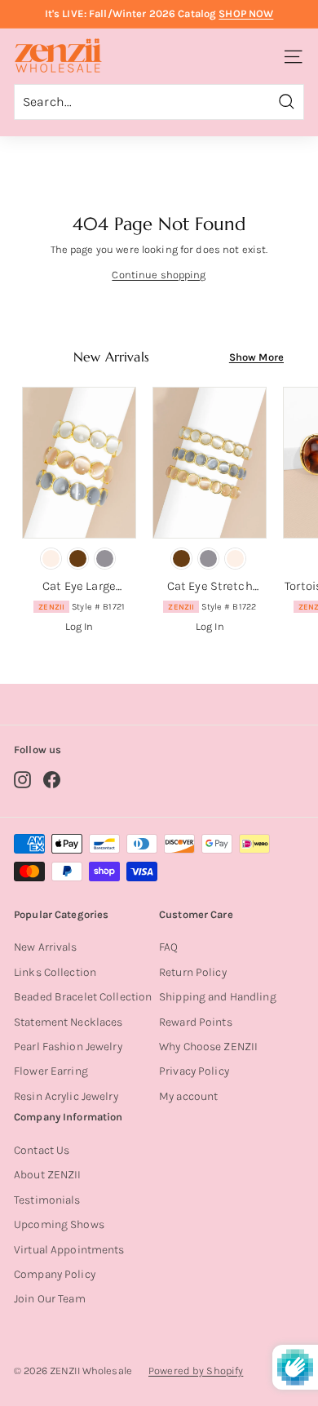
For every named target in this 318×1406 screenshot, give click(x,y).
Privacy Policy (194, 1071)
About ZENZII (48, 1175)
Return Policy (193, 972)
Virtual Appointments (69, 1250)
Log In (79, 626)
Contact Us (41, 1150)
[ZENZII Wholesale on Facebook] (51, 779)
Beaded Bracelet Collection (83, 997)
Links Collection (55, 972)
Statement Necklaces (68, 1022)
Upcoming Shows (59, 1224)
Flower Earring (51, 1071)
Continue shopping (158, 274)
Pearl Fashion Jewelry (68, 1046)
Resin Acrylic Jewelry (66, 1096)
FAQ (168, 947)
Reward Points (195, 1022)
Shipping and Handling (217, 997)
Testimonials (47, 1200)
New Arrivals (45, 947)
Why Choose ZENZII (208, 1046)
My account (188, 1096)
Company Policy (54, 1274)
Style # (81, 606)
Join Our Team (50, 1299)
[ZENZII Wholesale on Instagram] (22, 779)
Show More (256, 357)
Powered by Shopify (195, 1370)
